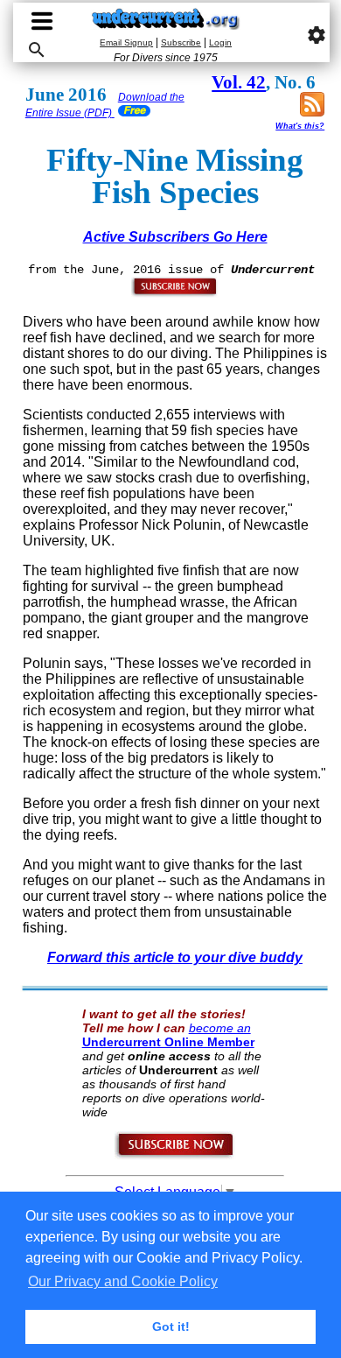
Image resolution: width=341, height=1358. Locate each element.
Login (220, 42)
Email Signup (126, 42)
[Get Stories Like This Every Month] (175, 293)
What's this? (299, 126)
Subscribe (181, 42)
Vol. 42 (239, 82)
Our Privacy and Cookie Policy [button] (123, 1281)
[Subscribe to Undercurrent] (175, 1156)
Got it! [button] (171, 1326)
